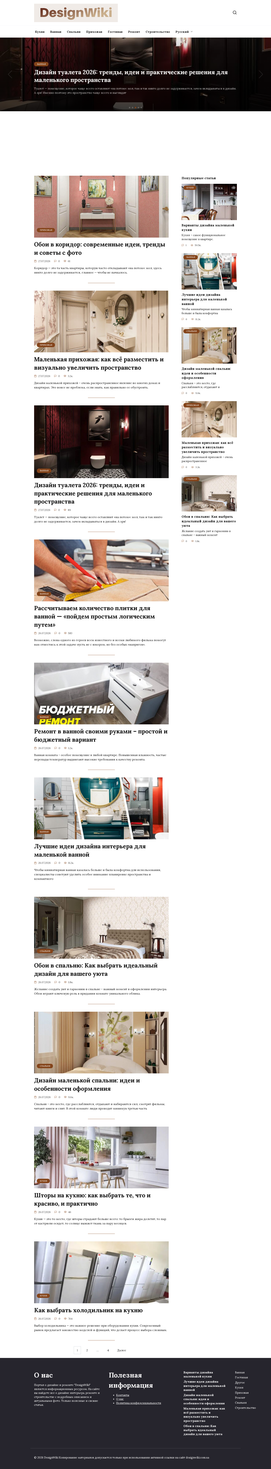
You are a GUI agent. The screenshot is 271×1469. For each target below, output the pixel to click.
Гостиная (115, 32)
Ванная (55, 32)
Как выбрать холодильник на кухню (88, 1310)
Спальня (74, 32)
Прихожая (94, 32)
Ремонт (134, 32)
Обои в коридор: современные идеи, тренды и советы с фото (99, 249)
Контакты (122, 1395)
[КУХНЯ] (101, 1186)
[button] (129, 107)
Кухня (40, 32)
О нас (120, 1399)
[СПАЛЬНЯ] (101, 956)
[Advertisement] (135, 142)
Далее (121, 1350)
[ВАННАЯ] (101, 476)
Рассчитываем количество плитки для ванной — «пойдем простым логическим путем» (94, 616)
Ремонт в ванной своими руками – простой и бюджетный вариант (101, 735)
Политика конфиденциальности (138, 1403)
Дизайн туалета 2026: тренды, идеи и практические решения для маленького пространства (93, 493)
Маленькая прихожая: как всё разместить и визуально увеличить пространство (99, 363)
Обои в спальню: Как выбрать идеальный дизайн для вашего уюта (96, 970)
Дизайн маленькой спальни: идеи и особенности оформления (87, 1084)
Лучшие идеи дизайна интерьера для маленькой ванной (90, 850)
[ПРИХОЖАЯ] (101, 235)
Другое (240, 1382)
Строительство (158, 32)
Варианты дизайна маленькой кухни (208, 227)
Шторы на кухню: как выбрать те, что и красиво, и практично (92, 1199)
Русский (182, 32)
